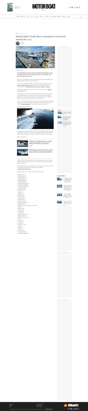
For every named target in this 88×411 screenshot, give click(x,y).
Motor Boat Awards (55, 16)
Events (41, 16)
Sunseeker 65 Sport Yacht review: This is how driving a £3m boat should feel (40, 150)
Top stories (21, 70)
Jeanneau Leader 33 (22, 215)
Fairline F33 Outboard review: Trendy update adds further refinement (40, 142)
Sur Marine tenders (22, 231)
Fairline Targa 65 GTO (22, 179)
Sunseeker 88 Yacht (22, 189)
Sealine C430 (20, 229)
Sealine (27, 86)
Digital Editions (17, 7)
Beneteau (48, 86)
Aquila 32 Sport (21, 195)
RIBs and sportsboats (25, 104)
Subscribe (22, 16)
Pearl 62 (19, 218)
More (68, 16)
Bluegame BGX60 (21, 204)
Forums (64, 16)
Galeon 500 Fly (21, 211)
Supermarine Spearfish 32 (23, 233)
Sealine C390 (20, 227)
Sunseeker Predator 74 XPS (23, 186)
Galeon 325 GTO (21, 208)
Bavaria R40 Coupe (22, 201)
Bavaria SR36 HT (21, 199)
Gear (32, 16)
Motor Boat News (23, 33)
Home (17, 33)
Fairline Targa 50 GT (22, 177)
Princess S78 (20, 193)
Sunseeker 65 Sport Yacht (23, 183)
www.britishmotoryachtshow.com (24, 168)
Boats (27, 16)
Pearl (30, 85)
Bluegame (50, 89)
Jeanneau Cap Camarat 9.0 (23, 217)
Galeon (38, 86)
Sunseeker (27, 85)
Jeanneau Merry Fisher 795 (23, 214)
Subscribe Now (17, 6)
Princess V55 (20, 192)
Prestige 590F (20, 223)
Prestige (31, 86)
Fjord (21, 91)
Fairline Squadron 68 (22, 182)
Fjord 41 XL (20, 207)
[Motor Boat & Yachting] (43, 7)
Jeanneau (42, 86)
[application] (35, 118)
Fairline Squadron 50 (22, 180)
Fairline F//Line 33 (21, 174)
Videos (36, 16)
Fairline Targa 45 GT (22, 176)
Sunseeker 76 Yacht (22, 187)
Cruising (47, 16)
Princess (19, 85)
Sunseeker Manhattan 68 (23, 184)
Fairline (22, 85)
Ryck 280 (20, 226)
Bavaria (35, 86)
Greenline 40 (20, 212)
